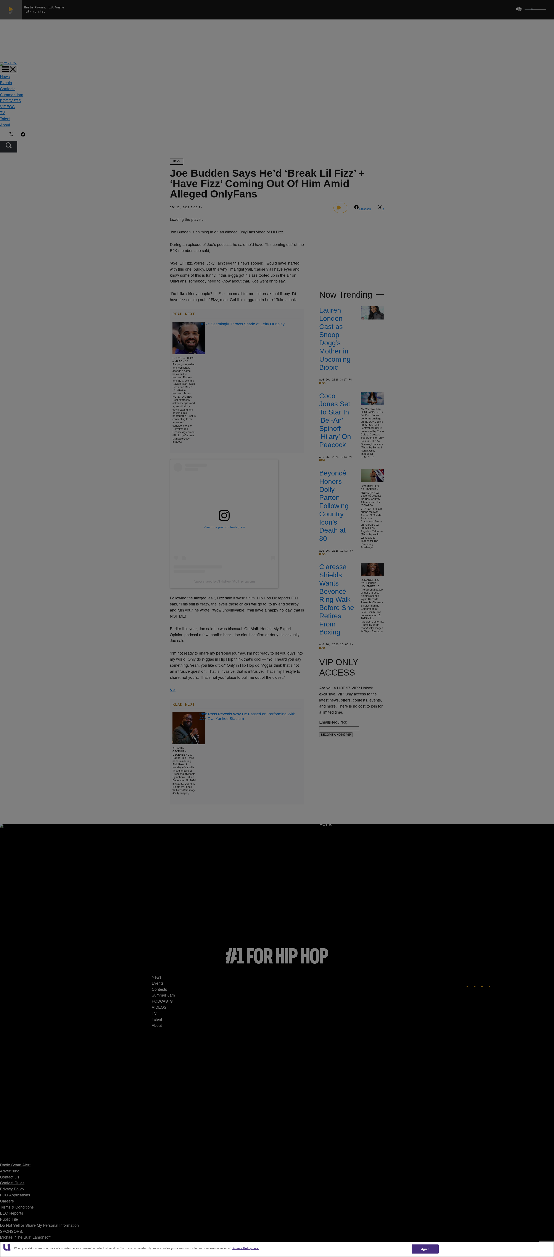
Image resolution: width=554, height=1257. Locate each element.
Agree (425, 1249)
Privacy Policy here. (245, 1248)
